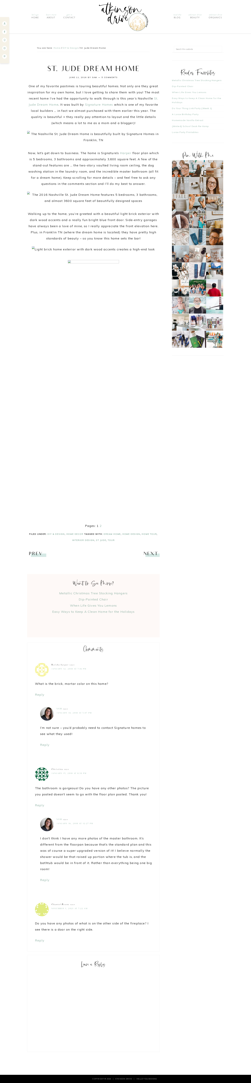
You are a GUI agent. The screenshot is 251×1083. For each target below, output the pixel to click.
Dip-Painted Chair (93, 599)
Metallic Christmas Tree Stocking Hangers (93, 593)
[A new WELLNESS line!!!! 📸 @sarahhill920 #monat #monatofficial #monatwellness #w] (197, 202)
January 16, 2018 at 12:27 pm (75, 824)
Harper (125, 153)
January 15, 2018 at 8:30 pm (68, 774)
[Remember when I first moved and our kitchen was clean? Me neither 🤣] (180, 322)
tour (111, 540)
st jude (101, 540)
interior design (83, 540)
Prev (36, 554)
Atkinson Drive (125, 17)
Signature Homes (99, 105)
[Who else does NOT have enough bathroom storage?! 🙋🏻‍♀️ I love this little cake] (197, 322)
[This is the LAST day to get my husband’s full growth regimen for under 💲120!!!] (197, 271)
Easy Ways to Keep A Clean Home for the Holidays (93, 612)
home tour (149, 534)
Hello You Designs (147, 1079)
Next (150, 554)
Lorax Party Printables (185, 132)
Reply (39, 695)
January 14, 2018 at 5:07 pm (74, 713)
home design (131, 534)
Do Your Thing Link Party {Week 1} (192, 108)
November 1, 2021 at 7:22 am (69, 909)
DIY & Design (56, 534)
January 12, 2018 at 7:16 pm (68, 669)
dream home (112, 534)
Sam (59, 709)
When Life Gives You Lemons (93, 605)
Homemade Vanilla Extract (187, 120)
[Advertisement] (94, 622)
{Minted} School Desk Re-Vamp (190, 126)
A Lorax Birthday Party (185, 114)
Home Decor (74, 534)
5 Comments (110, 77)
